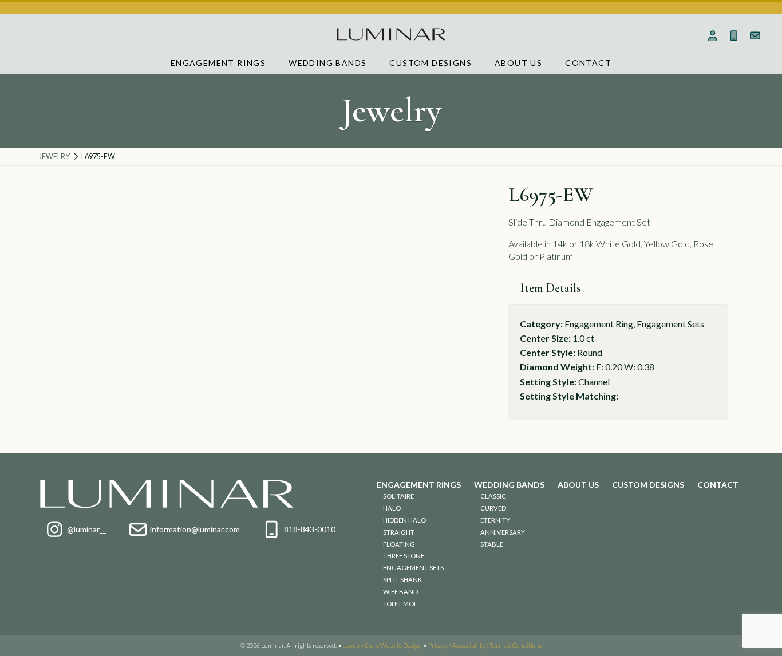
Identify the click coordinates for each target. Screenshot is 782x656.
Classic (493, 496)
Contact (588, 63)
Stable (491, 544)
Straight (398, 532)
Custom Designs (430, 63)
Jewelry (54, 156)
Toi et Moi (399, 603)
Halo (392, 508)
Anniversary (502, 532)
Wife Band (400, 591)
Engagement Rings (218, 63)
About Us (518, 63)
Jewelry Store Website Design (382, 645)
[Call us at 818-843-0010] (733, 35)
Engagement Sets (413, 567)
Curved (493, 508)
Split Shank (402, 579)
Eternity (495, 520)
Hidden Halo (404, 520)
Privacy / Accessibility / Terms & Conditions (485, 645)
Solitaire (398, 496)
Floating (399, 544)
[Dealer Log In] (712, 35)
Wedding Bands (327, 63)
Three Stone (403, 555)
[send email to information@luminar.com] (754, 35)
